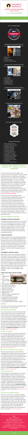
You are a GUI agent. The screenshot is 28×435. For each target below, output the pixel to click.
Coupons (14, 424)
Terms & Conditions (7, 425)
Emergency (8, 424)
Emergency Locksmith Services (14, 103)
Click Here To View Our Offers (14, 122)
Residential (9, 422)
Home (4, 422)
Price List (15, 425)
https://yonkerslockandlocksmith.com (14, 419)
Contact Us (19, 424)
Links (24, 425)
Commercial (15, 422)
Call (14, 433)
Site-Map (20, 425)
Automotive (21, 422)
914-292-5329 (17, 13)
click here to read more (11, 329)
